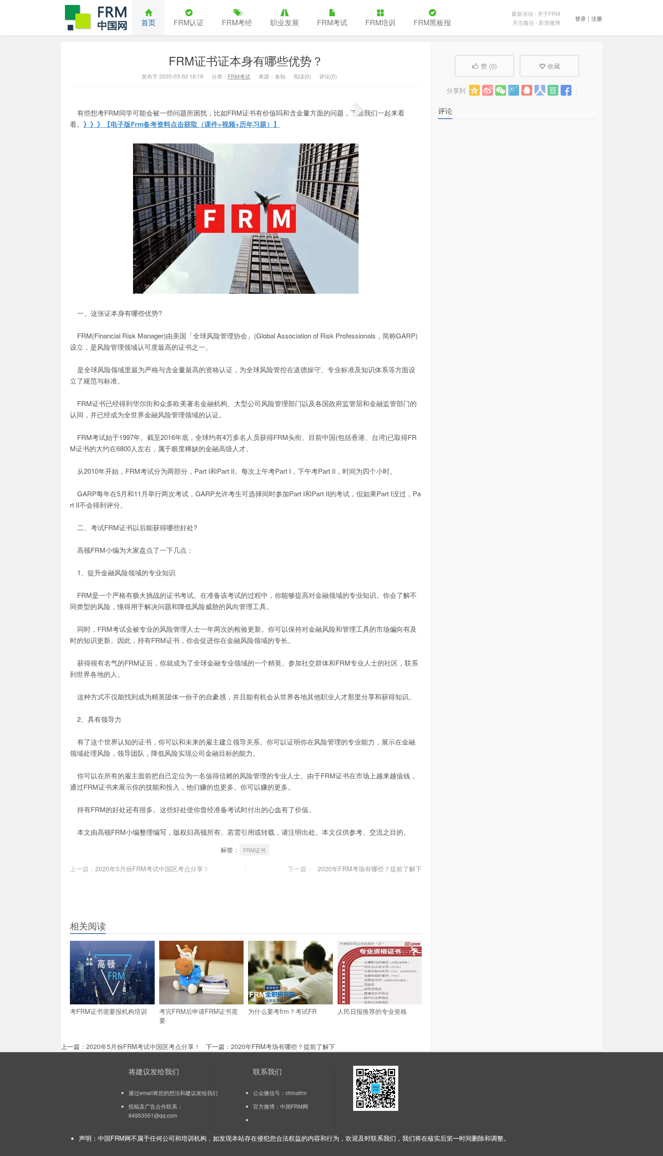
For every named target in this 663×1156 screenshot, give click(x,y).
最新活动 (522, 13)
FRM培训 (380, 22)
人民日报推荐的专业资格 (372, 1011)
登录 (580, 18)
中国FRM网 (96, 17)
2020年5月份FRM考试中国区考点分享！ (152, 868)
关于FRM (549, 13)
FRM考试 (332, 22)
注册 (596, 18)
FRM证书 (254, 850)
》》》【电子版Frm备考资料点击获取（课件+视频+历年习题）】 (181, 124)
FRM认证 (189, 22)
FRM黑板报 (432, 22)
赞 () (489, 65)
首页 (148, 22)
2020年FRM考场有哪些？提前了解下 (370, 868)
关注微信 (523, 22)
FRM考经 (237, 22)
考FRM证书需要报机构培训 (108, 1011)
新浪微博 (549, 22)
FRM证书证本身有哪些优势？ (246, 60)
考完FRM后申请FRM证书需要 (198, 1016)
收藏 (554, 65)
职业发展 (284, 22)
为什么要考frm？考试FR (282, 1011)
